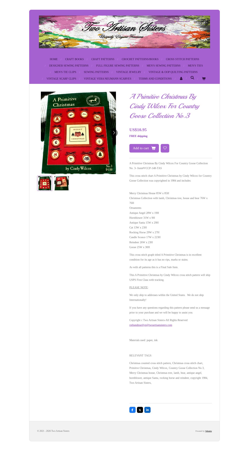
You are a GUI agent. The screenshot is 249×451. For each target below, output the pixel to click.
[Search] (192, 78)
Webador (208, 431)
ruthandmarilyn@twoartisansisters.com (150, 325)
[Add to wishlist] (165, 148)
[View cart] (204, 78)
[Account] (181, 78)
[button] (44, 183)
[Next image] (114, 133)
